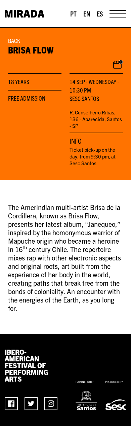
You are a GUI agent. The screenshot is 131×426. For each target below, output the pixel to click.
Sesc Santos (84, 98)
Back (14, 40)
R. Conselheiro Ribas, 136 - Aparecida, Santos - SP (96, 119)
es (100, 13)
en (86, 13)
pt (73, 13)
